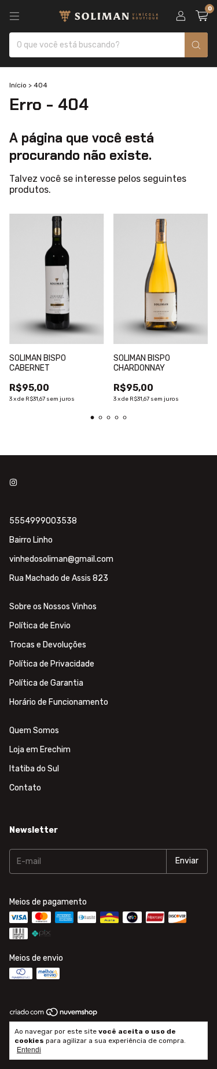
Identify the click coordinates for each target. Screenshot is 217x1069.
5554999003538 (43, 521)
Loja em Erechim (40, 750)
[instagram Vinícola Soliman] (13, 483)
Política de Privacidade (51, 664)
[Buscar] (196, 44)
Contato (25, 788)
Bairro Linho (31, 540)
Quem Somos (34, 730)
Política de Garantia (46, 683)
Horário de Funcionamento (58, 702)
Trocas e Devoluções (47, 645)
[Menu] (14, 16)
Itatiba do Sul (34, 769)
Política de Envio (40, 626)
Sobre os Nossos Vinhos (53, 607)
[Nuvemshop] (54, 1015)
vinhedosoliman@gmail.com (61, 559)
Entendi (29, 1050)
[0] (202, 16)
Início (18, 85)
